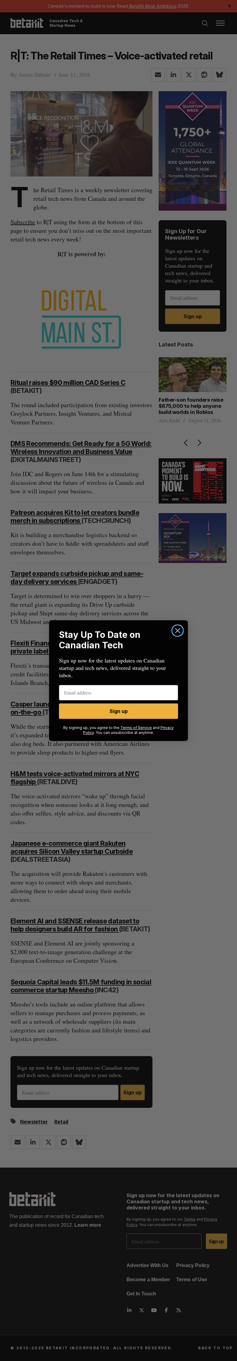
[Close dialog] (177, 630)
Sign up (119, 711)
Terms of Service (136, 727)
